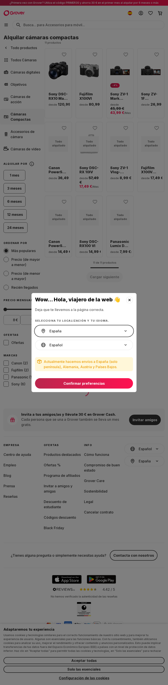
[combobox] (84, 331)
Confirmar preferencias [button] (84, 383)
